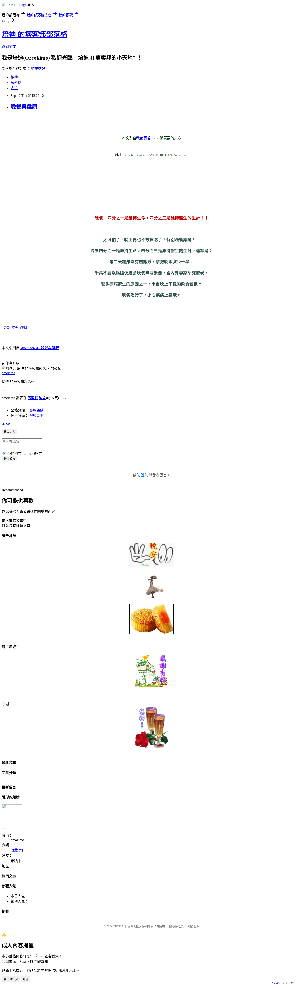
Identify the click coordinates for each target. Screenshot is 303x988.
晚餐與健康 (24, 107)
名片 (14, 88)
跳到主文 (9, 46)
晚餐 (6, 327)
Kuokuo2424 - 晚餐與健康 (39, 348)
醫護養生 (36, 415)
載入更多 (9, 432)
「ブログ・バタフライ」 (284, 983)
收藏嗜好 (38, 68)
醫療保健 (36, 410)
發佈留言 (9, 459)
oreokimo (8, 373)
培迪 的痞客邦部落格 (34, 34)
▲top (6, 423)
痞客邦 (33, 398)
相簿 (14, 77)
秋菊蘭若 (143, 138)
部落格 (16, 83)
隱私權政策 (176, 926)
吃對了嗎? (19, 327)
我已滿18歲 (11, 979)
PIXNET (118, 926)
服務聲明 (193, 926)
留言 (42, 398)
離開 (25, 979)
